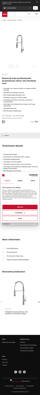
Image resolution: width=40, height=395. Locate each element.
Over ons (5, 362)
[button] (17, 8)
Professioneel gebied (27, 350)
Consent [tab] (7, 180)
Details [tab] (20, 180)
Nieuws (4, 359)
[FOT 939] (20, 292)
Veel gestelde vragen (26, 348)
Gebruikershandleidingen (28, 345)
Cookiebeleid (30, 386)
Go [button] (35, 8)
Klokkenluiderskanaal (19, 388)
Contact (4, 365)
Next (34, 66)
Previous (1, 302)
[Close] (37, 2)
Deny (20, 218)
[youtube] (20, 372)
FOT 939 (8, 309)
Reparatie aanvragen (8, 342)
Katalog (22, 342)
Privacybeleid (20, 386)
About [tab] (33, 180)
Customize (19, 213)
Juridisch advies (9, 386)
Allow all (20, 207)
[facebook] (15, 372)
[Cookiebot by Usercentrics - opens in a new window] (29, 175)
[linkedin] (24, 372)
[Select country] (32, 14)
